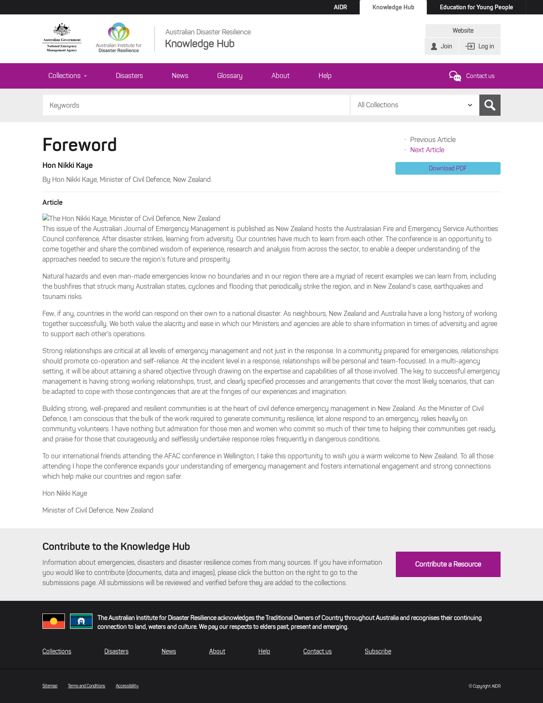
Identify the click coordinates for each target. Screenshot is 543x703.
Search (490, 105)
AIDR (340, 7)
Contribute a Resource (448, 564)
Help (325, 76)
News (180, 76)
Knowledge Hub (393, 7)
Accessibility (127, 686)
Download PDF (448, 168)
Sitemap (49, 686)
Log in (486, 46)
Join (446, 46)
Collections (64, 76)
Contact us (480, 76)
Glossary (230, 76)
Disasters (129, 76)
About (281, 76)
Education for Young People (476, 7)
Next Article (427, 150)
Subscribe (378, 651)
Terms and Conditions (86, 686)
